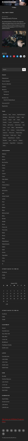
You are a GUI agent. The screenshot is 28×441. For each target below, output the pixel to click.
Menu (14, 7)
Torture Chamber (6, 81)
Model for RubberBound (9, 100)
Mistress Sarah (5, 213)
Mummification (19, 127)
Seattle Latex (5, 347)
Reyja (19, 135)
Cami (3, 170)
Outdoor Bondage (20, 130)
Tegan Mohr (12, 143)
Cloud (3, 182)
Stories (3, 252)
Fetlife (3, 275)
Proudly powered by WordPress (9, 437)
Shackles (5, 140)
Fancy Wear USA (6, 333)
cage (22, 117)
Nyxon (3, 224)
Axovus (4, 328)
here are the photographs (8, 26)
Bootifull (4, 376)
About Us (4, 89)
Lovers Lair (4, 339)
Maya (3, 210)
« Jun (7, 304)
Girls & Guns (18, 125)
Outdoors (5, 132)
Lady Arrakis (5, 359)
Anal (10, 114)
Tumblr (3, 278)
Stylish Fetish (5, 367)
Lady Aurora (5, 404)
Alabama (5, 114)
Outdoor (13, 130)
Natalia (3, 221)
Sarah (3, 249)
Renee (3, 235)
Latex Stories (5, 382)
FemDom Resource (6, 379)
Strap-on (15, 140)
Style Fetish (4, 390)
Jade (23, 125)
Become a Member (6, 84)
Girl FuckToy (10, 125)
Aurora (14, 114)
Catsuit (9, 119)
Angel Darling (5, 399)
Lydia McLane (5, 407)
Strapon (20, 140)
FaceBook (4, 272)
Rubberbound (5, 78)
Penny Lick (4, 227)
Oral (8, 130)
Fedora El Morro (5, 185)
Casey (3, 176)
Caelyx (18, 117)
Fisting (4, 125)
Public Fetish (6, 135)
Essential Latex (5, 331)
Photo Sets (11, 132)
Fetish (22, 122)
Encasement (16, 122)
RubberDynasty (5, 244)
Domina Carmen (5, 401)
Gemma (4, 187)
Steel (10, 140)
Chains (18, 119)
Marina (3, 207)
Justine (3, 199)
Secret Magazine (6, 387)
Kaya (3, 201)
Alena (3, 156)
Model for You (5, 97)
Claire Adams (5, 179)
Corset (10, 122)
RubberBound (9, 2)
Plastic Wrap (19, 132)
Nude (4, 130)
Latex (4, 127)
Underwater (20, 143)
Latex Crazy (5, 362)
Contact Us (6, 91)
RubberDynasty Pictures (9, 18)
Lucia (8, 127)
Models (4, 218)
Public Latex (13, 135)
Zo (2, 263)
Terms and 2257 (6, 103)
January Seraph (5, 196)
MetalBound (5, 342)
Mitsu (12, 127)
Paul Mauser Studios (7, 345)
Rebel (3, 232)
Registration (5, 106)
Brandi (3, 165)
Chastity (5, 122)
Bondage (5, 117)
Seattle (18, 138)
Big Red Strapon (21, 114)
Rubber (4, 138)
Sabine (3, 246)
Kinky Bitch (4, 336)
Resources (6, 94)
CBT (14, 119)
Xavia (3, 261)
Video (4, 145)
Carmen (4, 119)
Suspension (5, 143)
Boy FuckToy (12, 117)
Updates (4, 86)
